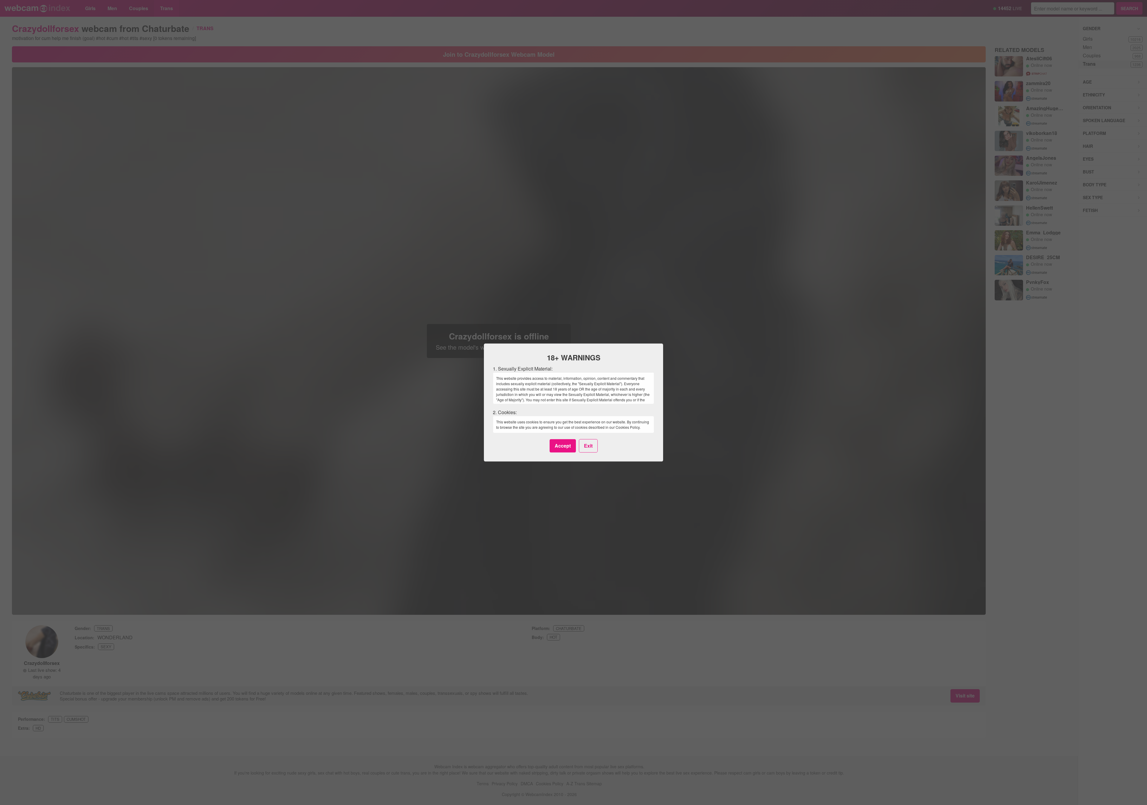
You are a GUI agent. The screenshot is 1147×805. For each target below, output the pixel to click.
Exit (588, 445)
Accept (563, 445)
